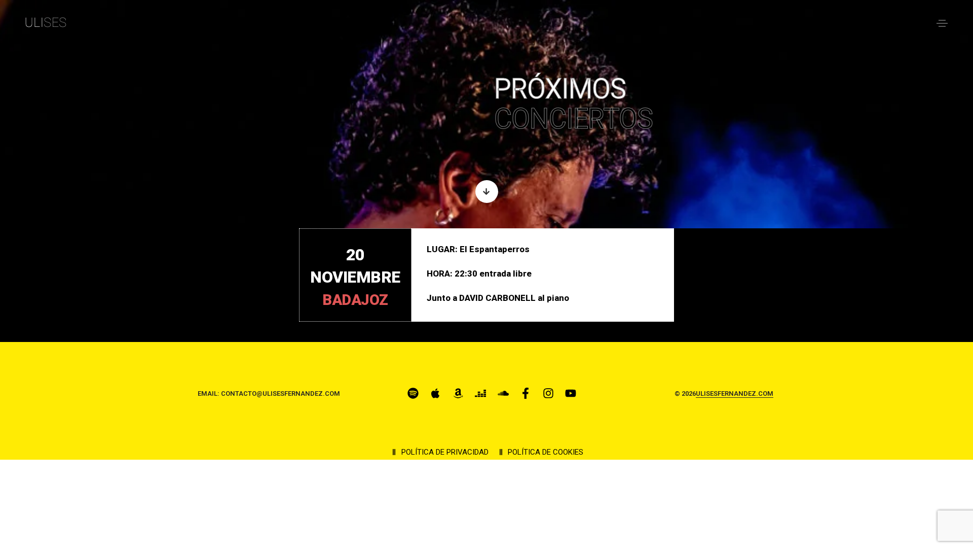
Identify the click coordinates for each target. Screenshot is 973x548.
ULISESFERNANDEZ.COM (734, 393)
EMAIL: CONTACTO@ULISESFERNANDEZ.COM (269, 393)
